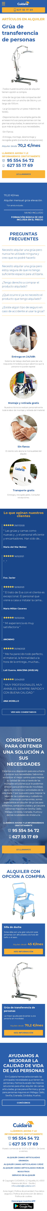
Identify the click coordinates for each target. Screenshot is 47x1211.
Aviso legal (8, 1191)
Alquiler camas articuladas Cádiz (23, 1164)
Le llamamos (23, 174)
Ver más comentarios (23, 712)
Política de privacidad (24, 1191)
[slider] (8, 525)
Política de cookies (23, 1196)
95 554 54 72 (20, 160)
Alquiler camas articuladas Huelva (23, 1168)
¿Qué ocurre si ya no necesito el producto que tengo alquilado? (22, 296)
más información (23, 951)
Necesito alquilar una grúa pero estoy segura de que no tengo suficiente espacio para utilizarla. (22, 270)
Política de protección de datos (27, 1194)
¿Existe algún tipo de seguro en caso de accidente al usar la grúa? (23, 309)
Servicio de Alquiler (23, 1175)
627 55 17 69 (25, 10)
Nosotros (24, 1171)
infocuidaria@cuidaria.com (23, 1186)
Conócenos (23, 1103)
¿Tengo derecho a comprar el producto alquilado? (20, 284)
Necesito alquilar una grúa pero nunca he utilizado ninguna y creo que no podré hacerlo (22, 253)
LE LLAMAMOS (23, 849)
